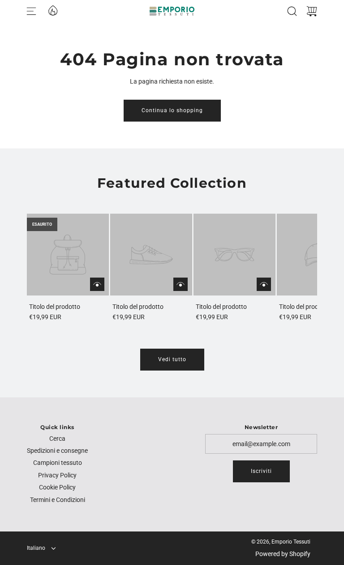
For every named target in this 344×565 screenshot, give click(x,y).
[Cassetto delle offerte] (52, 10)
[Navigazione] (31, 11)
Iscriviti (261, 471)
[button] (48, 268)
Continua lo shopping (172, 110)
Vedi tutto (172, 359)
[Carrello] (312, 11)
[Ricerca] (292, 11)
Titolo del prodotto (54, 306)
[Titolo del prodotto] (68, 254)
